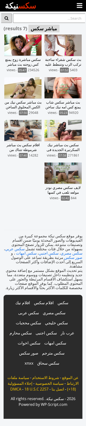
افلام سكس (44, 302)
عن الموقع (70, 377)
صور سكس (73, 257)
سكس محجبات (28, 323)
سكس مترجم (53, 353)
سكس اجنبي (49, 253)
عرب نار (67, 333)
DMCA (15, 389)
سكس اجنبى (46, 333)
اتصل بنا (58, 389)
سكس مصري (71, 253)
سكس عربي (15, 248)
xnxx (29, 363)
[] (6, 18)
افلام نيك (22, 302)
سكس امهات (26, 253)
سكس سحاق (48, 363)
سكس (63, 302)
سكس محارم (21, 333)
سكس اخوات (29, 343)
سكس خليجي (56, 323)
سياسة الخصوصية (49, 383)
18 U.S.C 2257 (36, 389)
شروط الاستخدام (45, 377)
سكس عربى (28, 312)
